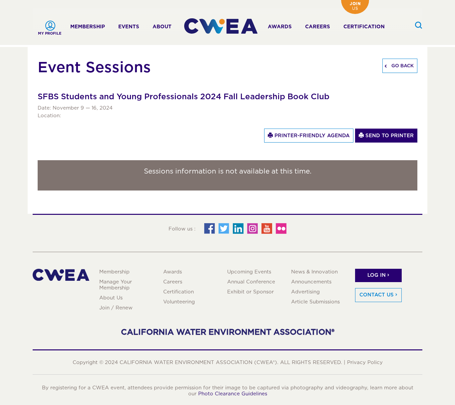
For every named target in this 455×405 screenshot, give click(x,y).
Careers (317, 27)
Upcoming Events (249, 272)
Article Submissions (315, 302)
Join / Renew (116, 308)
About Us (111, 298)
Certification (364, 27)
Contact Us (376, 295)
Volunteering (179, 302)
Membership (87, 27)
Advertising (305, 292)
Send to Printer (389, 136)
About (162, 27)
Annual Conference (251, 282)
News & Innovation (314, 272)
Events (128, 27)
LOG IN (376, 275)
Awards (280, 27)
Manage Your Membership (115, 285)
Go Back (402, 65)
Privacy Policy (365, 362)
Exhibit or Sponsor (250, 292)
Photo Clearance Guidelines (232, 394)
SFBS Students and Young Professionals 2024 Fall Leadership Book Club (183, 96)
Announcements (311, 282)
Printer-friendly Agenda (311, 136)
